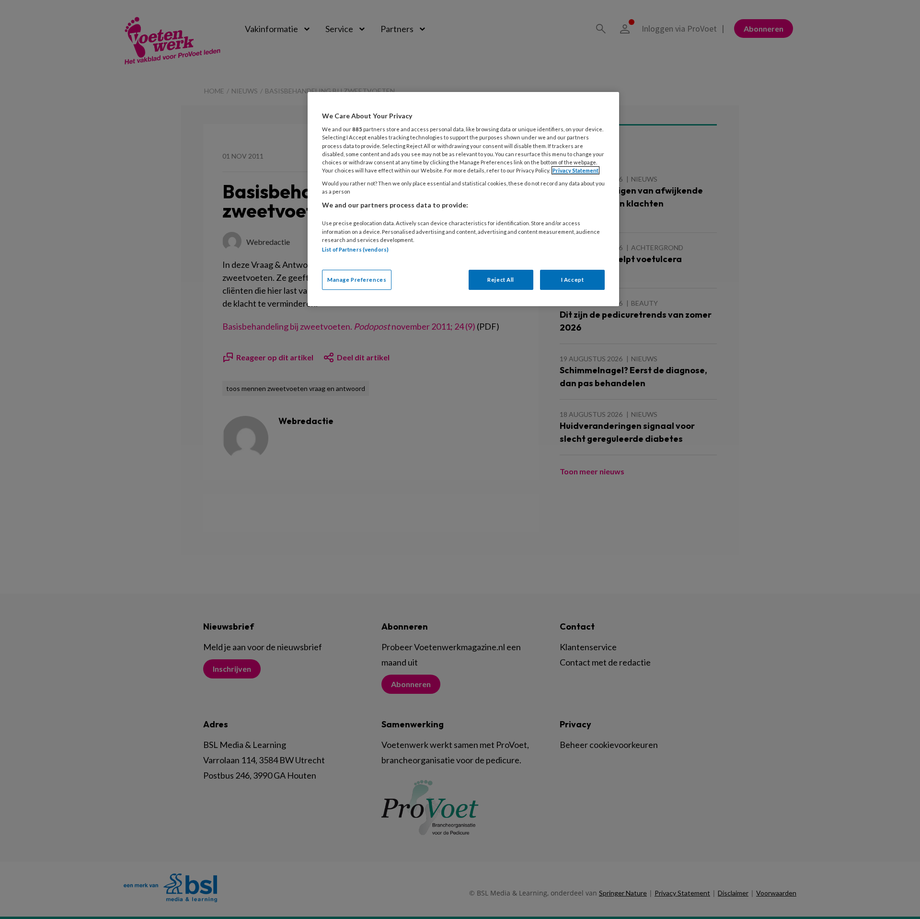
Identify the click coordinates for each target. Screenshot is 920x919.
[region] (463, 199)
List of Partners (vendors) (355, 249)
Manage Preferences (356, 279)
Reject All (500, 279)
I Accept (572, 279)
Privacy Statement (575, 170)
